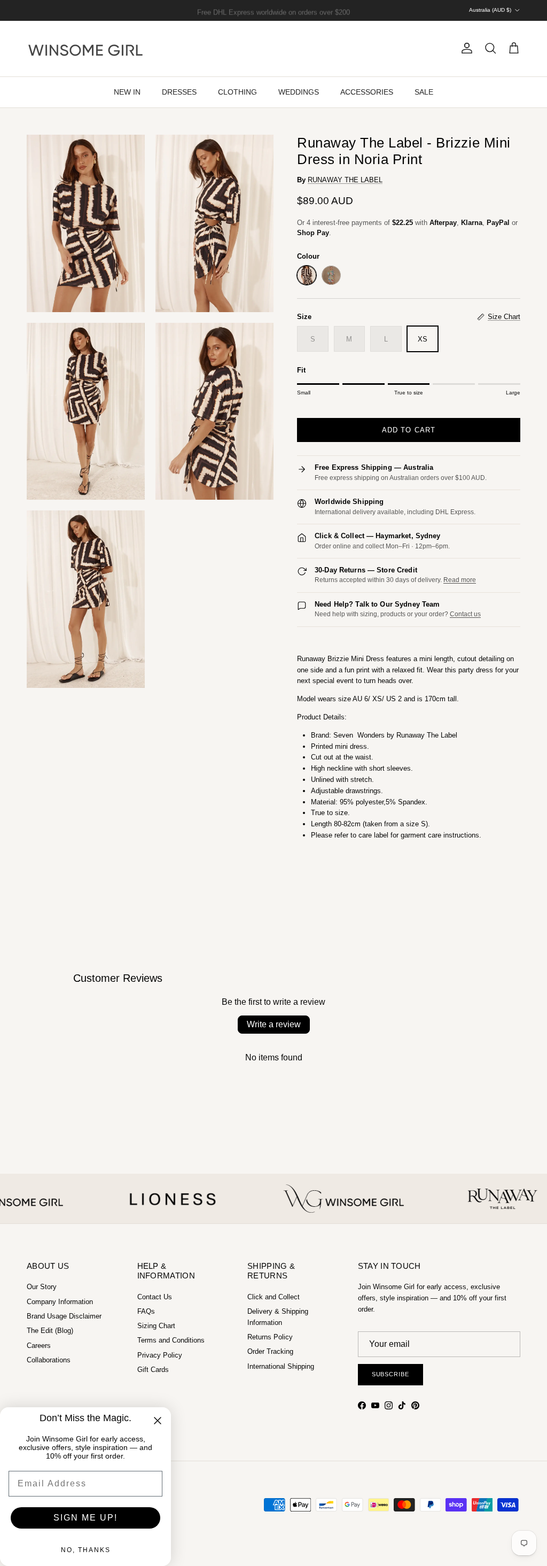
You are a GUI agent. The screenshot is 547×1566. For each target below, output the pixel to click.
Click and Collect (273, 1297)
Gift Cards (153, 1370)
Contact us (465, 614)
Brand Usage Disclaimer (64, 1316)
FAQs (146, 1311)
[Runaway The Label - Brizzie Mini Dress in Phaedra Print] (331, 275)
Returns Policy (270, 1337)
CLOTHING (237, 92)
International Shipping (280, 1366)
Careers (39, 1346)
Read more (459, 580)
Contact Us (154, 1297)
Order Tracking (270, 1351)
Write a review (274, 1024)
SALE (424, 92)
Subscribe (390, 1374)
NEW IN (127, 92)
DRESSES (179, 92)
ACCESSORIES (366, 92)
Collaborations (49, 1360)
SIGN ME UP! (85, 1517)
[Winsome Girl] (85, 49)
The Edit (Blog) (50, 1331)
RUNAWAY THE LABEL (345, 180)
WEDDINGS (298, 92)
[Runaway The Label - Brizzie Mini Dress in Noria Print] (306, 275)
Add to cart (408, 430)
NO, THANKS (86, 1550)
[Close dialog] (158, 1421)
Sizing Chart (156, 1326)
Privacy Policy (159, 1355)
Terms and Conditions (171, 1340)
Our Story (42, 1287)
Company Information (60, 1302)
